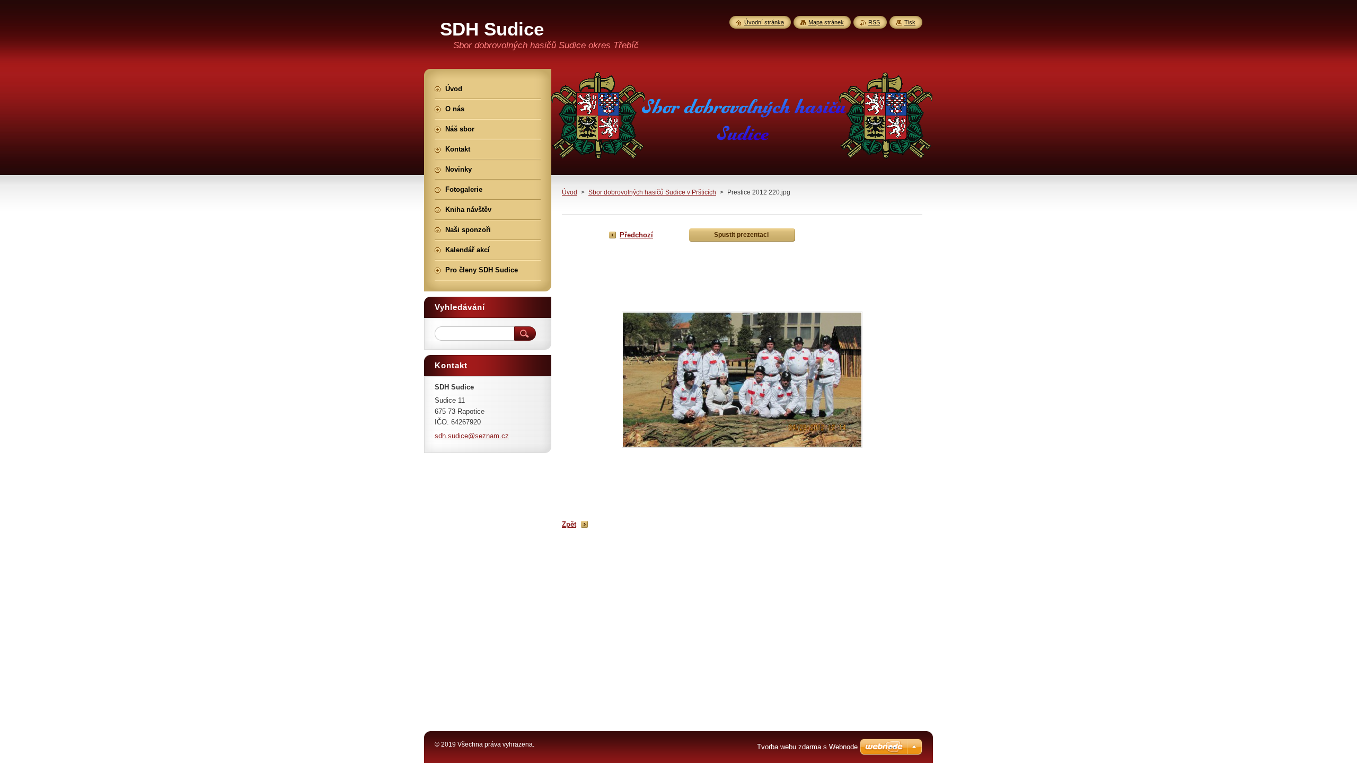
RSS (874, 22)
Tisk (909, 22)
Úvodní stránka (764, 22)
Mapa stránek (826, 22)
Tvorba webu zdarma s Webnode (807, 747)
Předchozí (636, 235)
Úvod (569, 192)
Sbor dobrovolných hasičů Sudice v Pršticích (652, 192)
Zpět (569, 524)
